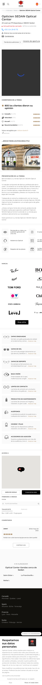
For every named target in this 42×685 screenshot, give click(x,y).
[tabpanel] (21, 513)
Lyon (3, 615)
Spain (4, 604)
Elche (11, 607)
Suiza (4, 620)
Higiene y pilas (17, 424)
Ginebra (5, 623)
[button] (4, 4)
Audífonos (15, 411)
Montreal (5, 599)
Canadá (5, 596)
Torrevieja (18, 607)
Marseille (14, 615)
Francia (5, 612)
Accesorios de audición (21, 436)
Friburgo (12, 623)
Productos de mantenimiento (23, 399)
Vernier (19, 623)
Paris (8, 615)
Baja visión (15, 374)
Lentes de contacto (19, 386)
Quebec (13, 599)
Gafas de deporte (18, 361)
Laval (19, 599)
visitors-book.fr (22, 130)
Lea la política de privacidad (11, 675)
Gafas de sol (16, 349)
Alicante (5, 607)
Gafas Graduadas (18, 336)
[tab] (11, 509)
